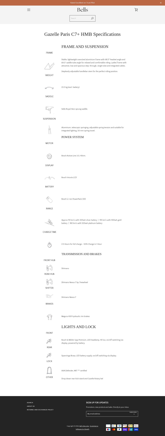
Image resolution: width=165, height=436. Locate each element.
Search (30, 402)
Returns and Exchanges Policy (40, 410)
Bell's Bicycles (84, 426)
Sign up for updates (97, 403)
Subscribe (133, 412)
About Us (31, 406)
